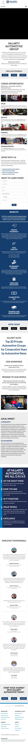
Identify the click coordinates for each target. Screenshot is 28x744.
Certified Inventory (5, 717)
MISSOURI (14, 75)
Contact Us (17, 730)
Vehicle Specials (18, 719)
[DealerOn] (4, 738)
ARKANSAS (5, 75)
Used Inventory (4, 715)
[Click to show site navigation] (26, 6)
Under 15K (3, 719)
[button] (12, 725)
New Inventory (4, 713)
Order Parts (3, 726)
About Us (17, 724)
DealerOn (9, 739)
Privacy (15, 739)
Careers (16, 726)
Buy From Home (18, 713)
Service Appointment (5, 724)
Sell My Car (17, 715)
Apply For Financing (19, 717)
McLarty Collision (5, 728)
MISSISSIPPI (23, 75)
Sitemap (12, 739)
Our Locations (18, 728)
